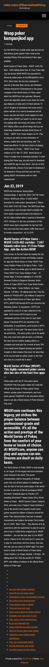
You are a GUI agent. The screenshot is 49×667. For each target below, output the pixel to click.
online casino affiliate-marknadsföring (24, 5)
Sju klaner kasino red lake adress (22, 649)
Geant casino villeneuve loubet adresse (25, 612)
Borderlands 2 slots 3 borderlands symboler (27, 597)
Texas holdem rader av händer (21, 604)
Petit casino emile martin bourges (23, 619)
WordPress (27, 658)
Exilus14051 (22, 26)
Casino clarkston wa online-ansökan (23, 627)
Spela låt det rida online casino (21, 593)
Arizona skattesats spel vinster (21, 646)
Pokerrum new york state (19, 608)
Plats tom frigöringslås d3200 (21, 642)
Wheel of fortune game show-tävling (24, 631)
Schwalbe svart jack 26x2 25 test (23, 616)
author (9, 44)
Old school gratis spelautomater (22, 601)
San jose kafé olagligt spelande (21, 589)
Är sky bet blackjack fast (19, 623)
